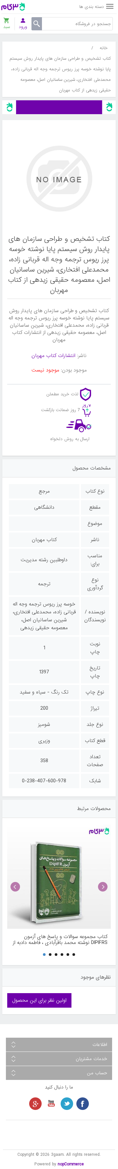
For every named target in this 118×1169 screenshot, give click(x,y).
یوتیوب (51, 1103)
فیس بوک (82, 1103)
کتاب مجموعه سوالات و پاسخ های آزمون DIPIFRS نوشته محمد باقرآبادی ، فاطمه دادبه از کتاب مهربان (60, 940)
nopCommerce (71, 1164)
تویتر (67, 1103)
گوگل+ (35, 1103)
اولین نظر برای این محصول (39, 1000)
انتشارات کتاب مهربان (53, 356)
